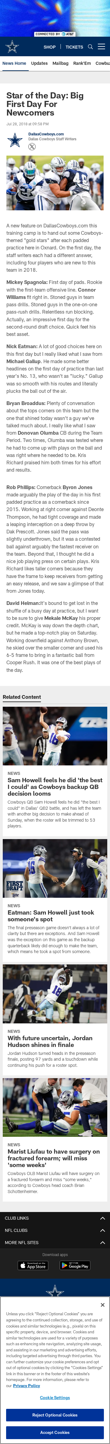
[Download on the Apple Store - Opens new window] (33, 1266)
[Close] (102, 1305)
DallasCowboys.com (46, 134)
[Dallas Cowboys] (55, 1294)
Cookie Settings (55, 1397)
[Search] (90, 46)
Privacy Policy (26, 1385)
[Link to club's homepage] (12, 44)
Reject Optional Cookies (55, 1415)
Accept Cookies (55, 1432)
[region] (55, 1370)
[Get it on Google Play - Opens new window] (75, 1268)
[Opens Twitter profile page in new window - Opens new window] (32, 146)
